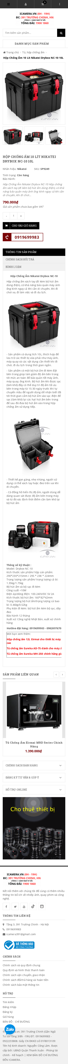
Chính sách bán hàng (22, 765)
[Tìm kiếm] (61, 33)
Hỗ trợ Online (16, 789)
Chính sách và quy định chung (21, 965)
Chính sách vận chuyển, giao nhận (24, 975)
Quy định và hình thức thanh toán (24, 970)
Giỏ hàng (8, 1016)
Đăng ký (8, 1012)
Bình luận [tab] (13, 267)
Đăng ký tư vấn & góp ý (22, 777)
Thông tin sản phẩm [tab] (21, 252)
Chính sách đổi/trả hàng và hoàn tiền (26, 980)
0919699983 (27, 237)
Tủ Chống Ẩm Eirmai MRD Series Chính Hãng (34, 744)
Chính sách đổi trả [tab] (20, 259)
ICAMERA (14, 1059)
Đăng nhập (9, 1007)
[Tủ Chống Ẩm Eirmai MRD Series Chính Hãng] (34, 709)
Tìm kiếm (8, 1002)
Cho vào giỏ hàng (24, 225)
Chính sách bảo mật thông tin (21, 984)
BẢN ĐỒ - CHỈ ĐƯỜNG (16, 1021)
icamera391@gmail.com (21, 934)
